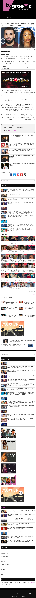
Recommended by (31, 291)
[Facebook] (11, 174)
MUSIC (6, 593)
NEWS (9, 51)
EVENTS (18, 593)
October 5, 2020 (12, 130)
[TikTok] (24, 174)
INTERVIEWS (18, 592)
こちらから (31, 582)
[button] (34, 180)
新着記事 (3, 507)
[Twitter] (14, 174)
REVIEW (29, 593)
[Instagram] (18, 174)
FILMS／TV (30, 592)
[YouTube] (21, 174)
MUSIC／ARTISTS (4, 51)
